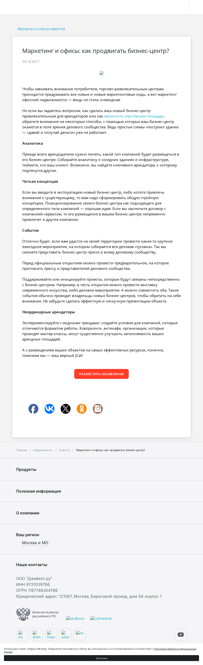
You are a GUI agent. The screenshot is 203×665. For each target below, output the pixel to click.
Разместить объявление (101, 374)
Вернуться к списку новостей (41, 28)
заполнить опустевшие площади (134, 116)
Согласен (101, 658)
